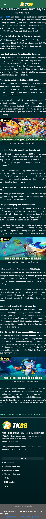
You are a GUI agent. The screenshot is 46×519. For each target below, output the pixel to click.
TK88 (36, 28)
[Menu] (5, 4)
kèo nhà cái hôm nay (25, 517)
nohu (6, 486)
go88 (9, 517)
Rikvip (37, 517)
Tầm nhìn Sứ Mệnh (11, 470)
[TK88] (26, 4)
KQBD (14, 517)
